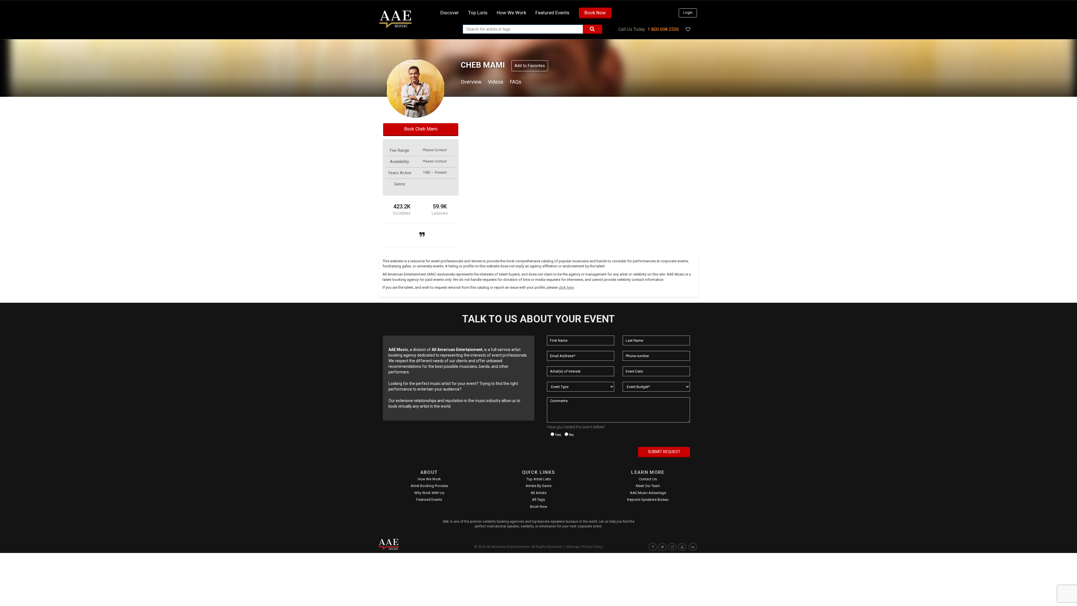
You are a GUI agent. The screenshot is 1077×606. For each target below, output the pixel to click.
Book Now (595, 12)
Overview (471, 82)
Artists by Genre (538, 486)
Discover (449, 12)
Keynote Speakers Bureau (648, 499)
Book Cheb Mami (421, 129)
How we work (511, 12)
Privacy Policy (592, 547)
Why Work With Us (429, 493)
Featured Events (552, 12)
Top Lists (477, 12)
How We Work (429, 479)
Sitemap (572, 547)
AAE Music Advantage (648, 493)
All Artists (538, 493)
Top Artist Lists (538, 479)
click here (566, 287)
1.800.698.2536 (663, 29)
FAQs (515, 82)
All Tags (538, 499)
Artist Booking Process (429, 486)
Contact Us (648, 479)
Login (687, 12)
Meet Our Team (648, 486)
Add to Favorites (529, 65)
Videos (495, 82)
